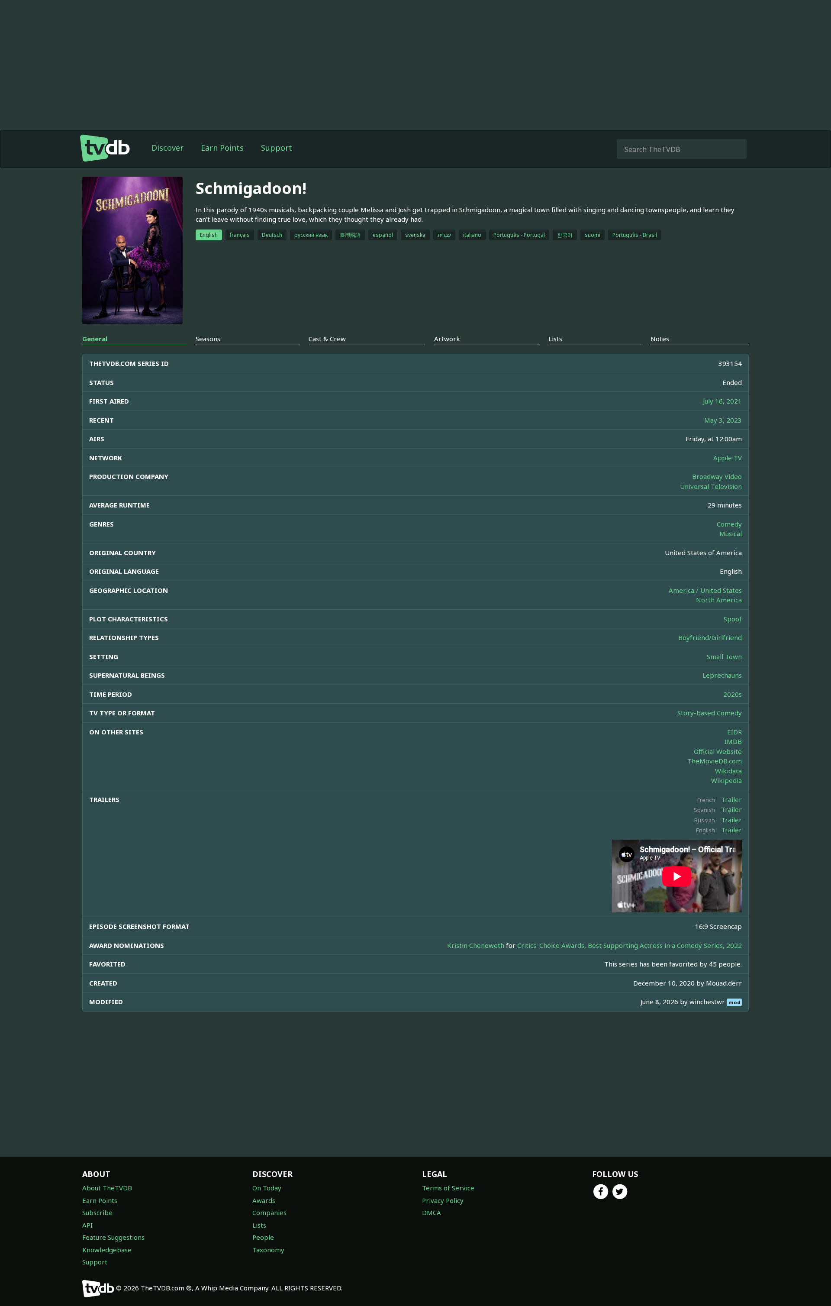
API (87, 1225)
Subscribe (97, 1212)
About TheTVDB (107, 1187)
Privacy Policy (443, 1200)
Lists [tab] (555, 338)
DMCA (431, 1212)
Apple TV (727, 457)
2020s (732, 694)
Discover (167, 147)
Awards (263, 1200)
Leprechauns (722, 675)
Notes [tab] (660, 338)
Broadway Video (717, 476)
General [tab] (94, 338)
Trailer (731, 799)
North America (719, 599)
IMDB (733, 741)
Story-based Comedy (709, 712)
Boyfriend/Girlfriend (710, 637)
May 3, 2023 (723, 420)
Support (276, 147)
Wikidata (728, 770)
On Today (266, 1187)
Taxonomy (268, 1249)
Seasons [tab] (208, 338)
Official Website (718, 751)
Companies (269, 1212)
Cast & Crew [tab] (327, 338)
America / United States (705, 590)
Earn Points (222, 147)
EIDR (734, 731)
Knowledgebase (107, 1249)
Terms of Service (448, 1187)
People (263, 1237)
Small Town (724, 656)
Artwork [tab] (447, 338)
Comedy (729, 524)
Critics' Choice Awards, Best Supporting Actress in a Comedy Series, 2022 (629, 945)
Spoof (733, 618)
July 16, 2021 (722, 401)
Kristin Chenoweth (475, 945)
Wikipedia (726, 780)
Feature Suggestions (113, 1237)
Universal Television (711, 486)
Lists (259, 1225)
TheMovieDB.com (714, 760)
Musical (730, 533)
